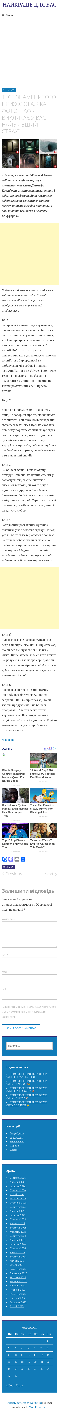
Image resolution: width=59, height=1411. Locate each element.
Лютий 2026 (17, 1194)
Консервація (17, 1141)
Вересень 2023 (18, 1281)
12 (28, 1355)
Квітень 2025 (17, 1223)
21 (41, 1361)
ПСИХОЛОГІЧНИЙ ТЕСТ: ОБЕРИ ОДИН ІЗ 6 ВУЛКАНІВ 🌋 (26, 1089)
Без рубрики (17, 1133)
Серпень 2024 (18, 1236)
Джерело (8, 740)
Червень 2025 (18, 1215)
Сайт (5, 989)
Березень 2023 (18, 1302)
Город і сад (16, 1137)
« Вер (9, 1385)
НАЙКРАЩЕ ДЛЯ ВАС (29, 4)
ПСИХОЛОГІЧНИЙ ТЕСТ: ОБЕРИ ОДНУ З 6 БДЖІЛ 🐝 (26, 1103)
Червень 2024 (18, 1244)
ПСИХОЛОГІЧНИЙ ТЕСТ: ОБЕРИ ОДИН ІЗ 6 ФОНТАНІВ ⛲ (26, 1075)
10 (16, 1355)
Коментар (8, 919)
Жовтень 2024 (18, 1231)
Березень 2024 (18, 1256)
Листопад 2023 (18, 1273)
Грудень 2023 (18, 1269)
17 (16, 1361)
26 (28, 1368)
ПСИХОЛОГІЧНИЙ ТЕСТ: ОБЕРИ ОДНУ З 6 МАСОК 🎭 (26, 1082)
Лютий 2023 (17, 1306)
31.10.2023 (8, 90)
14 (41, 1355)
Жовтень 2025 (18, 1198)
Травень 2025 (18, 1219)
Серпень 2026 (18, 1177)
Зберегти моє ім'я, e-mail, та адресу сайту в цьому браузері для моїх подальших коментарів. (29, 1012)
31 (16, 1375)
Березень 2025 (18, 1227)
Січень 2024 (16, 1264)
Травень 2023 (18, 1294)
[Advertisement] (29, 56)
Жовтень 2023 (18, 1277)
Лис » (19, 1385)
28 (41, 1368)
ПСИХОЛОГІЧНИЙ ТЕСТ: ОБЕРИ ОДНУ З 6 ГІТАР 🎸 (26, 1096)
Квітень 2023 (17, 1298)
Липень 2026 (17, 1182)
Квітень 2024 (17, 1252)
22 (48, 1361)
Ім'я (5, 954)
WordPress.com (37, 1407)
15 (48, 1355)
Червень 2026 (18, 1186)
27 (35, 1368)
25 (22, 1368)
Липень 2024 (17, 1240)
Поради (14, 1145)
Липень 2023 (17, 1285)
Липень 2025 (17, 1211)
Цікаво (9, 867)
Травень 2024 (18, 1248)
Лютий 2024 (17, 1260)
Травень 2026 (18, 1190)
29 (48, 1368)
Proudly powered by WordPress (24, 1402)
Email (6, 972)
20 (35, 1361)
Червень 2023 (18, 1289)
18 (22, 1361)
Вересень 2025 (18, 1202)
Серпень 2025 (18, 1207)
